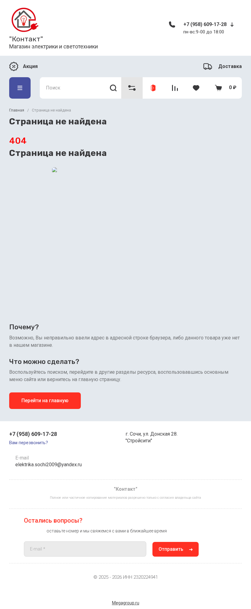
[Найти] (113, 88)
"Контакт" (26, 39)
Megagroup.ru (125, 602)
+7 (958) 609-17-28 (205, 24)
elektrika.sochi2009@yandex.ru (48, 464)
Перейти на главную (45, 400)
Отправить (171, 549)
